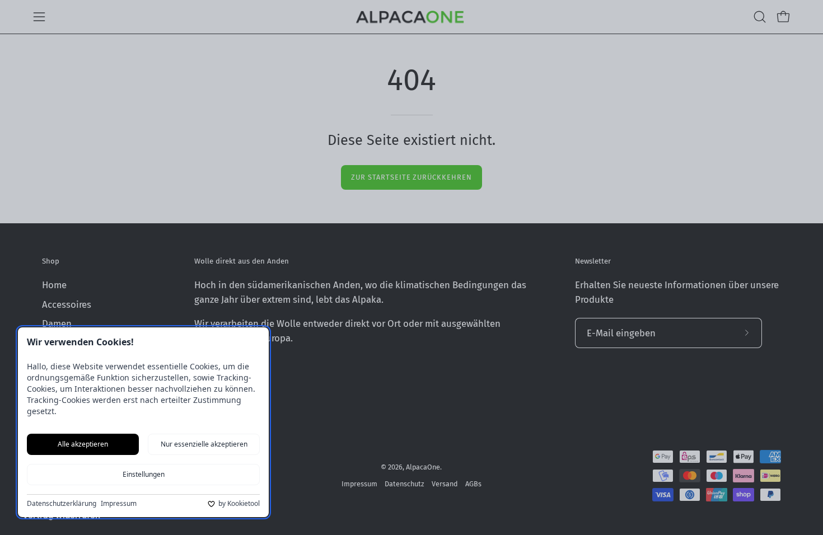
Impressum (119, 503)
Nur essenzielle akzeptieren (204, 444)
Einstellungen (144, 474)
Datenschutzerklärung (61, 503)
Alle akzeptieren (83, 444)
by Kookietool (239, 503)
